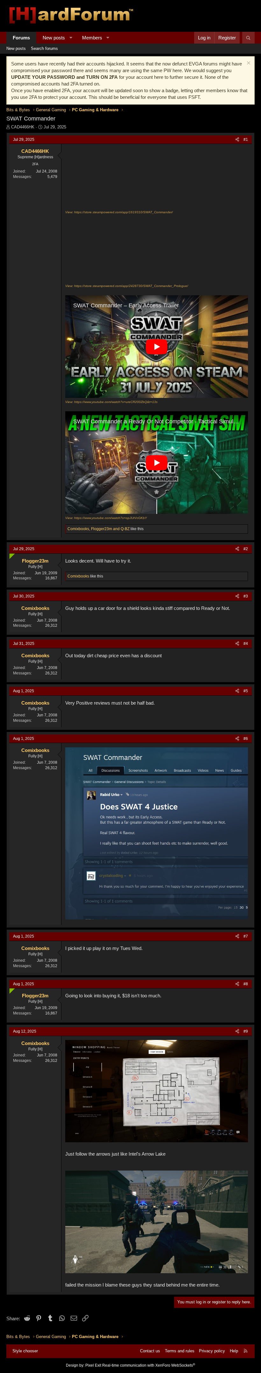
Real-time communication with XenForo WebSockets (148, 1365)
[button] (71, 38)
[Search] (248, 38)
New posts (54, 37)
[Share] (237, 139)
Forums (21, 37)
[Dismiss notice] (247, 63)
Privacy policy (212, 1351)
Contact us (150, 1351)
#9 (245, 1031)
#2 (245, 549)
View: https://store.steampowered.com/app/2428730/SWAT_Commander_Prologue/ (126, 286)
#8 (245, 984)
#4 (245, 643)
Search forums (44, 48)
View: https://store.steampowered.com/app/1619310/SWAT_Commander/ (119, 212)
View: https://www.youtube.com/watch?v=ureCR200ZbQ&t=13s (111, 402)
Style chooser (25, 1351)
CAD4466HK (22, 127)
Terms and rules (179, 1351)
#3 (245, 596)
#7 (245, 936)
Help (234, 1351)
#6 (245, 738)
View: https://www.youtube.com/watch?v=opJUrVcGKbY (106, 518)
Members (92, 37)
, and (98, 529)
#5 (245, 691)
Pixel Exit (93, 1365)
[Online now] (11, 555)
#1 (245, 139)
